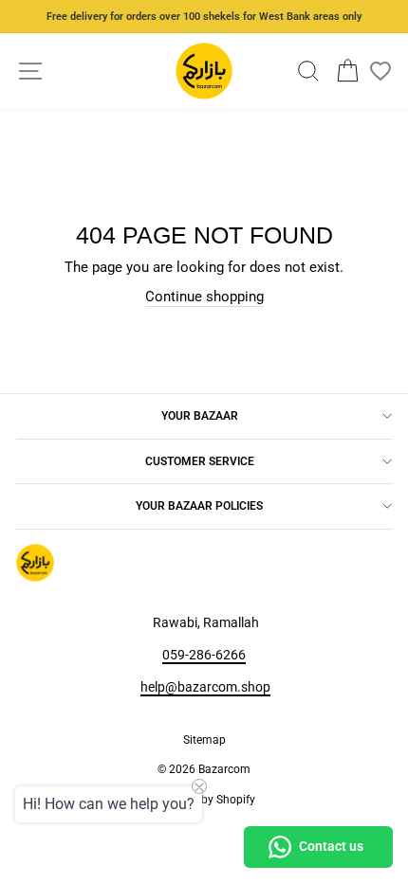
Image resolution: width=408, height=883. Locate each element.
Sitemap (204, 740)
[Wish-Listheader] (380, 71)
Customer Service (199, 461)
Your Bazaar (199, 416)
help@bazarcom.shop (205, 686)
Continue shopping (204, 296)
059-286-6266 (204, 654)
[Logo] (204, 71)
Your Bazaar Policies (199, 506)
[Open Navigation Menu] (30, 71)
